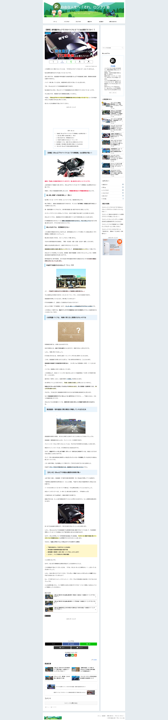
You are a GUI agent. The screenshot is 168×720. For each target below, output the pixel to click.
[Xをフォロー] (69, 655)
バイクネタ (48, 615)
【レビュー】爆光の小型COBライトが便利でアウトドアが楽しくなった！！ (113, 215)
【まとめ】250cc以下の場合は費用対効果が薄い (67, 146)
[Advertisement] (71, 117)
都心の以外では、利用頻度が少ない (66, 137)
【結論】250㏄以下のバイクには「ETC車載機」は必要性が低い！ (71, 133)
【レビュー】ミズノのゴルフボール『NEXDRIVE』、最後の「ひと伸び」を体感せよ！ (112, 231)
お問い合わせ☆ (110, 715)
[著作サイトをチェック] (66, 655)
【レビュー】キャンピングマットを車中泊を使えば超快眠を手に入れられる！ (112, 220)
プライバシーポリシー (119, 715)
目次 (69, 130)
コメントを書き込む (71, 703)
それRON (113, 66)
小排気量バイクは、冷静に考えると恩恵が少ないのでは (69, 142)
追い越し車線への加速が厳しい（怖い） (67, 135)
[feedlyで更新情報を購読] (72, 655)
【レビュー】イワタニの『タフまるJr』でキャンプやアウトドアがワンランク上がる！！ (112, 209)
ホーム (99, 715)
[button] (80, 61)
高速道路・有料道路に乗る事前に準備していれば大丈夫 (69, 144)
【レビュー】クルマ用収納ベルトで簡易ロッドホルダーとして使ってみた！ (112, 225)
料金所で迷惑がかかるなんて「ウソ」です (68, 139)
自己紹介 (104, 715)
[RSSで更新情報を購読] (75, 655)
